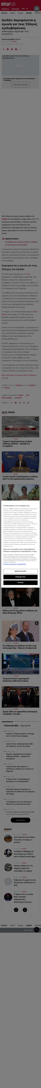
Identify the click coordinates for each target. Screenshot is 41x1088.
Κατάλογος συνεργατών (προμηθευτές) (14, 564)
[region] (20, 544)
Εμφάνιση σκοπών (20, 571)
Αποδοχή (20, 582)
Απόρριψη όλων (20, 577)
